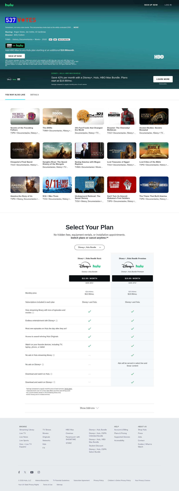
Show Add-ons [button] (87, 408)
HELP (116, 427)
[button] (15, 94)
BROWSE (23, 427)
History (15, 39)
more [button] (76, 27)
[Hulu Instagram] (39, 472)
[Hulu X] (27, 472)
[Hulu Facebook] (21, 472)
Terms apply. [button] (68, 388)
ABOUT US (142, 427)
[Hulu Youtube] (34, 472)
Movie (37, 39)
